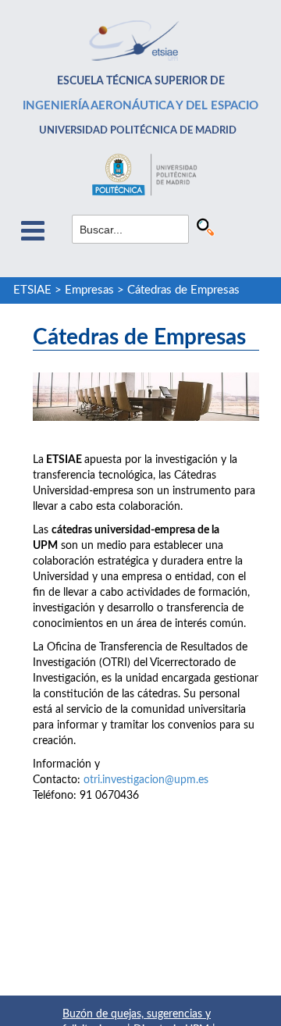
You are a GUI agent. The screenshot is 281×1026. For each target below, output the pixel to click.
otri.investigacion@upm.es (146, 780)
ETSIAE (32, 290)
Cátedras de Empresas (183, 290)
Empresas (89, 290)
